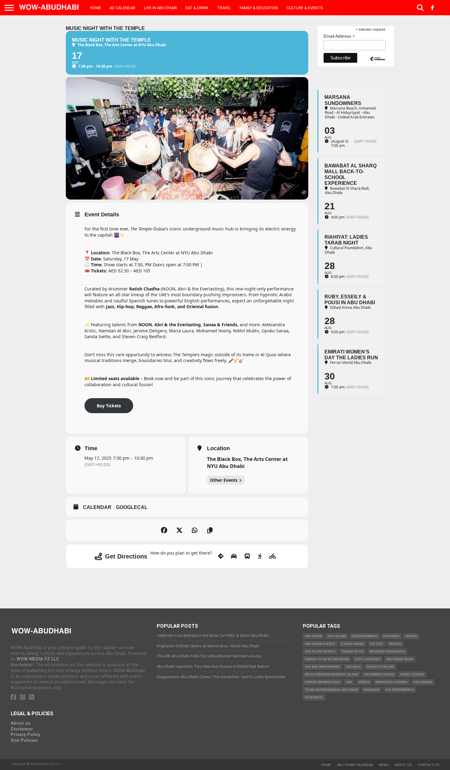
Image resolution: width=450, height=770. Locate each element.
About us (20, 723)
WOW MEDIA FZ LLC (38, 659)
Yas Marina (422, 682)
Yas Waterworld (399, 689)
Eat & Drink (197, 8)
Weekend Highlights (387, 651)
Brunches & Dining (391, 682)
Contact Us (428, 765)
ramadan (371, 689)
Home (95, 8)
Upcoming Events (379, 674)
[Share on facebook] (164, 530)
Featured (391, 636)
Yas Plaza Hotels (320, 651)
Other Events (224, 480)
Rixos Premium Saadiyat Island (331, 674)
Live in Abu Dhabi (160, 8)
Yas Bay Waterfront (322, 666)
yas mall (353, 666)
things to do (352, 651)
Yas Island (337, 636)
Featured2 (314, 697)
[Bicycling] (272, 556)
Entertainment (364, 636)
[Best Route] (221, 556)
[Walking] (259, 556)
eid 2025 (376, 643)
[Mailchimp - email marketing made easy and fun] (377, 64)
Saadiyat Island (380, 666)
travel (411, 636)
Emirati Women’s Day (322, 682)
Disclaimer (22, 729)
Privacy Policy (25, 734)
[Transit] (247, 556)
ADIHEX (364, 682)
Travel (224, 8)
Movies (395, 643)
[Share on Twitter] (179, 530)
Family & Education (259, 8)
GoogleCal (132, 507)
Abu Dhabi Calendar (355, 765)
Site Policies (24, 740)
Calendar (97, 507)
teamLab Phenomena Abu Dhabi (331, 689)
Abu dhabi (313, 636)
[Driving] (234, 556)
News (383, 765)
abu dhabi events (320, 643)
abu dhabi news (399, 659)
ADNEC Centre (412, 674)
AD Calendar (122, 8)
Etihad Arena (352, 643)
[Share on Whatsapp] (194, 530)
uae (349, 682)
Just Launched (368, 659)
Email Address (339, 36)
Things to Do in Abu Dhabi (327, 659)
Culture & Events (305, 8)
